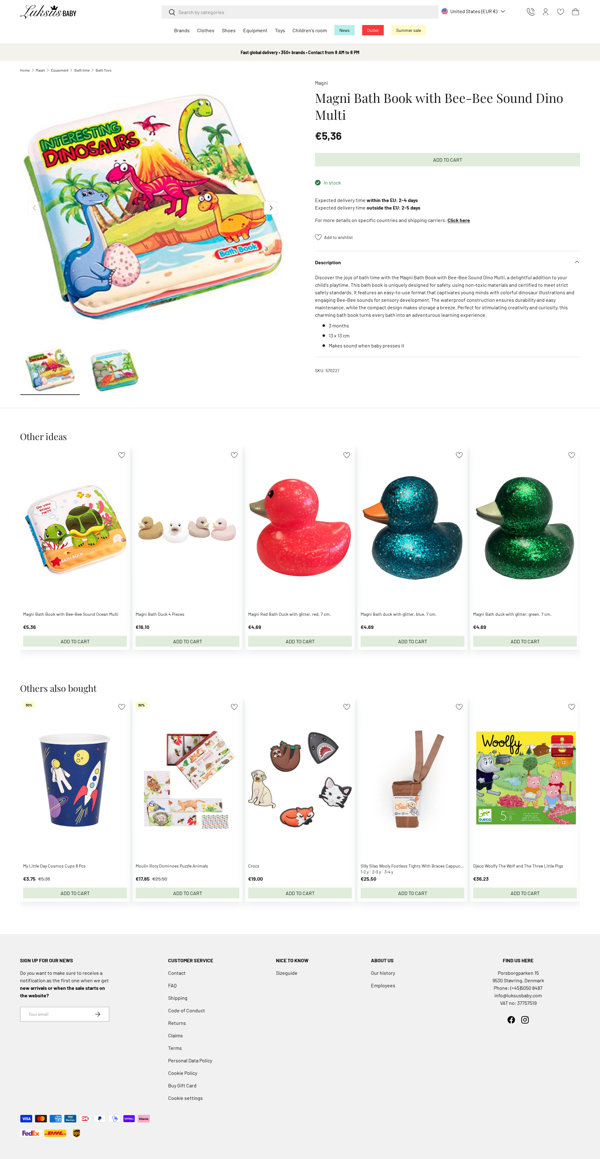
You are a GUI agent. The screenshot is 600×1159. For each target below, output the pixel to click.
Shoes (229, 30)
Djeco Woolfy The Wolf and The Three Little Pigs (518, 865)
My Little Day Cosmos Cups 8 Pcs (54, 865)
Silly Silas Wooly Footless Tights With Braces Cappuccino (415, 865)
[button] (575, 12)
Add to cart (447, 160)
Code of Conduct (186, 1010)
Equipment (255, 30)
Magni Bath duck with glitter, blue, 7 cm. (399, 614)
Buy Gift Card (182, 1085)
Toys (280, 30)
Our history (383, 973)
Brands (182, 30)
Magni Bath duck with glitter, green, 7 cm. (512, 614)
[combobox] (300, 12)
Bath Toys (104, 70)
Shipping (178, 998)
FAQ (172, 985)
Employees (383, 985)
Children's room (309, 30)
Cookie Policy (182, 1073)
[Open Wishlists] (560, 12)
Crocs (253, 865)
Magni (40, 70)
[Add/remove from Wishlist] (121, 455)
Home (25, 70)
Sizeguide (287, 973)
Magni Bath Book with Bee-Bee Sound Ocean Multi (70, 614)
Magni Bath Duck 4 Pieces (160, 614)
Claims (175, 1035)
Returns (177, 1023)
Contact (177, 973)
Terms (175, 1048)
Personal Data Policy (190, 1060)
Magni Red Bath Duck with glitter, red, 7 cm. (289, 614)
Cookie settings (185, 1098)
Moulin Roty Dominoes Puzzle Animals (172, 865)
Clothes (205, 30)
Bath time (82, 70)
